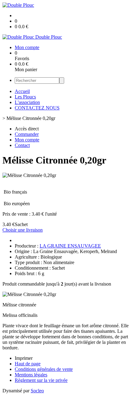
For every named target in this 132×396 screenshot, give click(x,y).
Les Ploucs (25, 96)
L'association (27, 102)
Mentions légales (31, 374)
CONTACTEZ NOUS (37, 107)
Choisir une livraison (22, 230)
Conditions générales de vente (44, 369)
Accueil (22, 91)
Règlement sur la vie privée (41, 380)
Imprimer (24, 358)
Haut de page (28, 363)
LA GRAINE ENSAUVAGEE (70, 245)
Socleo (37, 390)
